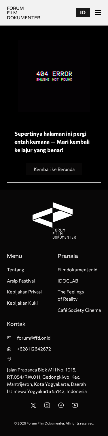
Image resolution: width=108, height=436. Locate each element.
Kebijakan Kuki (22, 302)
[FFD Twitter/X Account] (33, 407)
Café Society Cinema (79, 310)
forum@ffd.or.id (33, 337)
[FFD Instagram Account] (47, 407)
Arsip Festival (21, 280)
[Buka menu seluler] (98, 12)
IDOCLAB (68, 280)
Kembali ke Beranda (54, 169)
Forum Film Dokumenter (23, 12)
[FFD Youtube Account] (74, 407)
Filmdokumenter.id (77, 269)
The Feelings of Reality (71, 295)
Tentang (15, 269)
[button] (83, 12)
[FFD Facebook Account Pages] (61, 407)
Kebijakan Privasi (24, 291)
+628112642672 (34, 348)
